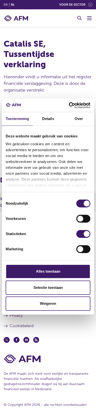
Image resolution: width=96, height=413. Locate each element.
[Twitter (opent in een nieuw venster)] (7, 340)
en (6, 4)
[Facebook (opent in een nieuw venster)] (16, 340)
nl (13, 4)
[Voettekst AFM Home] (48, 359)
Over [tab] (79, 119)
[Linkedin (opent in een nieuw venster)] (26, 340)
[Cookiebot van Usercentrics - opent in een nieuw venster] (69, 105)
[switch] (83, 219)
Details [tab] (48, 119)
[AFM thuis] (16, 18)
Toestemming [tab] (17, 119)
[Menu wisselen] (89, 18)
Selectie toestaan (48, 287)
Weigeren (48, 303)
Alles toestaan (48, 271)
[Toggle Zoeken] (79, 18)
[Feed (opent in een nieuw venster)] (36, 340)
